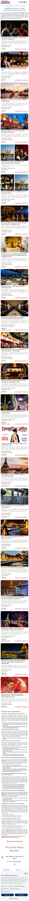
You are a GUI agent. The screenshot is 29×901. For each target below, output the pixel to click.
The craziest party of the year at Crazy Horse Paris (12, 765)
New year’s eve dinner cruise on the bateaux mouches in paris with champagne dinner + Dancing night (13, 662)
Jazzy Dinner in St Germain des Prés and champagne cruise (13, 788)
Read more (20, 883)
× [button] (27, 873)
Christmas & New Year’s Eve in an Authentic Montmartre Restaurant (13, 131)
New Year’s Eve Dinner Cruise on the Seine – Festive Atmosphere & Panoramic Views (13, 318)
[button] (14, 898)
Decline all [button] (21, 894)
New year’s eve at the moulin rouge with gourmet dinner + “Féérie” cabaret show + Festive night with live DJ (12, 695)
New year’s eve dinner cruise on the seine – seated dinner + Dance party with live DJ (13, 629)
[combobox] (25, 873)
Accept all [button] (7, 894)
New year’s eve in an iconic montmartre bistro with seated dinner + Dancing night (13, 350)
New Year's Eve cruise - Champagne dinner (13, 567)
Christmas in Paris (15, 837)
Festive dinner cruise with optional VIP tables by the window (13, 755)
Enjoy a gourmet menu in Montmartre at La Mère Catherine (13, 787)
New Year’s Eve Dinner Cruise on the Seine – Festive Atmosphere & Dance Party (13, 598)
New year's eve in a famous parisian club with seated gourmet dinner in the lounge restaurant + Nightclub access (14, 255)
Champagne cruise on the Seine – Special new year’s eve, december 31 (13, 38)
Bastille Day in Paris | (14, 836)
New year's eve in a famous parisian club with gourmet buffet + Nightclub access (13, 223)
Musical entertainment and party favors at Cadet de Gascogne (14, 785)
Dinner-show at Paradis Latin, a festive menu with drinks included (14, 768)
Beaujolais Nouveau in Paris (6, 837)
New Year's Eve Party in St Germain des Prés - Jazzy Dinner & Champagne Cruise (13, 381)
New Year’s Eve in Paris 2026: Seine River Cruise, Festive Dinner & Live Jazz (12, 162)
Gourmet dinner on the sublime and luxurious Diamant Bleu (13, 754)
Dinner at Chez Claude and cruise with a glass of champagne (13, 784)
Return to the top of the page (14, 841)
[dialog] (14, 886)
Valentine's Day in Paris (5, 836)
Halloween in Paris (21, 836)
